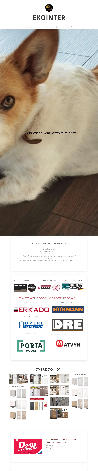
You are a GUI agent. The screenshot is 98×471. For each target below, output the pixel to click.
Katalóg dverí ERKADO (31, 303)
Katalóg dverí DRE (57, 316)
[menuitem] (27, 27)
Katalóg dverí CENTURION (31, 316)
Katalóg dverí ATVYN (57, 334)
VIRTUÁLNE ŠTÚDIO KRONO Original (73, 280)
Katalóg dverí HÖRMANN (68, 303)
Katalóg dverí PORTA (31, 333)
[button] (60, 27)
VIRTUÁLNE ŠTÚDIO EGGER (49, 280)
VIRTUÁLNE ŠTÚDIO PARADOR (21, 280)
